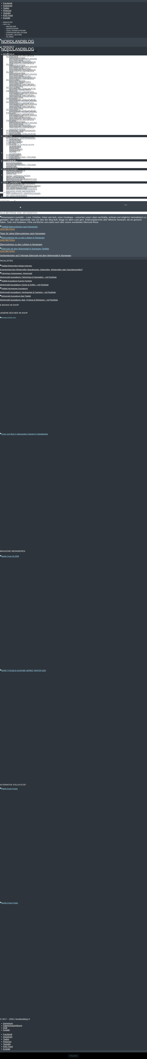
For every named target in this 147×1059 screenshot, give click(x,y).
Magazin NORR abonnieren (20, 191)
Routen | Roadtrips (20, 53)
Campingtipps (13, 135)
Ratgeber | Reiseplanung (23, 59)
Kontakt (6, 1030)
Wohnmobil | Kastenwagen (20, 138)
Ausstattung (13, 140)
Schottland (13, 87)
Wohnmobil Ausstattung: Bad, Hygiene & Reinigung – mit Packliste (29, 300)
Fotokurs (11, 167)
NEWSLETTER (7, 22)
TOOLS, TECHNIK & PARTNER (16, 30)
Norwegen (12, 56)
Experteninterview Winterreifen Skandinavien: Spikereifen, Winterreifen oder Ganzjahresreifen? (41, 270)
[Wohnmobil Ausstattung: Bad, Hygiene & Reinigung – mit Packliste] (15, 296)
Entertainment (14, 171)
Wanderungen (17, 65)
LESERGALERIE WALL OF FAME (16, 32)
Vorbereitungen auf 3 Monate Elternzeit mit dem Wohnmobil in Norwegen (35, 255)
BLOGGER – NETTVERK (14, 34)
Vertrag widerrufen (73, 1055)
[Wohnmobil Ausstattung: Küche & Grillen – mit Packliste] (16, 281)
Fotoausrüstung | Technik (21, 157)
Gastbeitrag (7, 229)
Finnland (11, 120)
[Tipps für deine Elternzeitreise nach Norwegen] (19, 227)
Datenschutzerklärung (12, 1025)
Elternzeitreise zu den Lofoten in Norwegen (21, 244)
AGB (5, 1028)
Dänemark (11, 98)
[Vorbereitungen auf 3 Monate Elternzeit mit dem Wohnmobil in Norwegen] (24, 249)
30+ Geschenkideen (16, 196)
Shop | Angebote (15, 185)
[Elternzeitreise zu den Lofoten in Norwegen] (22, 238)
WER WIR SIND (11, 26)
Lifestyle (11, 174)
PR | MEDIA (10, 36)
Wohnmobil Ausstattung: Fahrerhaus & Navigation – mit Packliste (28, 277)
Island (9, 72)
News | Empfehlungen (18, 168)
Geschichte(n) (14, 180)
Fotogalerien (14, 162)
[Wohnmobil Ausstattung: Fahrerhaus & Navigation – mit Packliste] (16, 273)
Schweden (12, 109)
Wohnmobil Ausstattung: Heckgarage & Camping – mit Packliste (28, 292)
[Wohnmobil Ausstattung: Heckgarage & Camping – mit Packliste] (14, 289)
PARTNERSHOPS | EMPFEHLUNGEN (23, 193)
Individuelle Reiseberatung (21, 187)
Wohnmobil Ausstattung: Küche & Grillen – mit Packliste (24, 285)
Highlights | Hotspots (21, 55)
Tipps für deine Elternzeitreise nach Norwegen (22, 233)
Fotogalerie (16, 67)
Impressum (8, 1023)
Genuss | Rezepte (15, 178)
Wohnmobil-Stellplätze (22, 70)
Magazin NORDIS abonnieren (21, 181)
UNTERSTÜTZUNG (12, 28)
